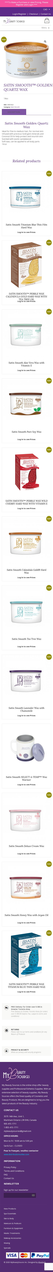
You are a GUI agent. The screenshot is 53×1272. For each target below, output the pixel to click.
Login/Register (19, 14)
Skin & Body (9, 1218)
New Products (10, 1208)
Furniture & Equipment (13, 1228)
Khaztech (42, 1262)
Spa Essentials (10, 1213)
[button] (45, 41)
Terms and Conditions (14, 1171)
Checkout (33, 14)
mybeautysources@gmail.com (17, 1131)
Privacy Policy (10, 1167)
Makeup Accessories (12, 1238)
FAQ (6, 1174)
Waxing (7, 1243)
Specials (7, 1248)
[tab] (13, 112)
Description (14, 112)
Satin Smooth (15, 107)
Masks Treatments (12, 1233)
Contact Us (46, 14)
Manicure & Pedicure (12, 1223)
